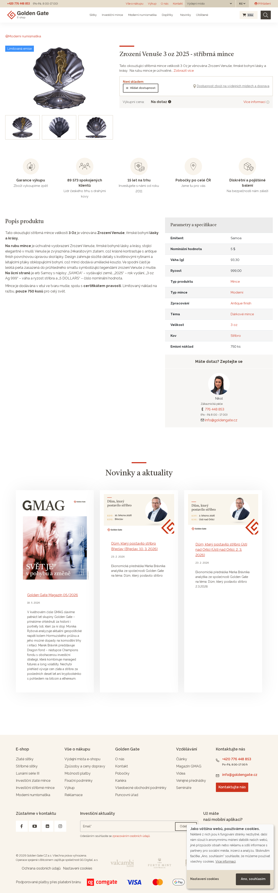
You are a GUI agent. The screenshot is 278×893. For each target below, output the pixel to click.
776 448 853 (214, 409)
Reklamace (74, 795)
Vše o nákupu (134, 3)
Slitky (93, 15)
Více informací (254, 102)
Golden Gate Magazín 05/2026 (52, 595)
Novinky (185, 15)
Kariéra (120, 780)
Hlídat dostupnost (143, 88)
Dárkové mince (242, 314)
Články (181, 759)
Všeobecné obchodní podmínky (140, 788)
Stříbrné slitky (27, 766)
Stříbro (236, 336)
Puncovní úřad (126, 795)
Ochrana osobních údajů (41, 868)
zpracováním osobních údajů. (131, 836)
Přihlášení (264, 3)
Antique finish (241, 303)
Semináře (183, 788)
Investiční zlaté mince (33, 780)
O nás (164, 3)
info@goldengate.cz (221, 420)
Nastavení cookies (204, 879)
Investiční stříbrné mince (35, 788)
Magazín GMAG (188, 766)
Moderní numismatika (142, 15)
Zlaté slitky (24, 759)
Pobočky (122, 773)
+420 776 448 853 (18, 3)
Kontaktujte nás (232, 787)
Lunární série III (27, 773)
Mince (235, 282)
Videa (180, 773)
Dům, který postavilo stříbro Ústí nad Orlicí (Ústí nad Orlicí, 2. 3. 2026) (221, 549)
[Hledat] (266, 15)
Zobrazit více (184, 71)
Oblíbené (202, 15)
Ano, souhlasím (253, 879)
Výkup (152, 3)
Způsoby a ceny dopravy (85, 766)
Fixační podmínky (79, 780)
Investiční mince (112, 15)
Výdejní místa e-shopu (82, 759)
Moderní (237, 292)
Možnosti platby (78, 773)
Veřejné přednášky (191, 780)
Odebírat (186, 826)
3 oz (234, 325)
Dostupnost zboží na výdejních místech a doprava (233, 86)
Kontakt (178, 3)
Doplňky (167, 15)
